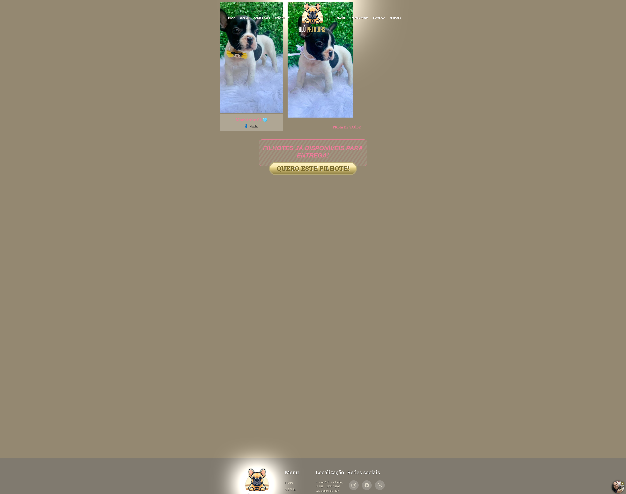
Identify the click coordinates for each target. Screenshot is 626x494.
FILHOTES (395, 18)
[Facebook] (367, 485)
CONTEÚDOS (282, 18)
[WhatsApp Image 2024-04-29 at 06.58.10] (320, 116)
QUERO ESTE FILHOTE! (312, 168)
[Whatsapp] (380, 485)
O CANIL (244, 18)
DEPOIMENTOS (359, 18)
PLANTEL (342, 18)
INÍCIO (231, 18)
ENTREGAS (379, 18)
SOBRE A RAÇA (262, 18)
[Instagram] (354, 485)
